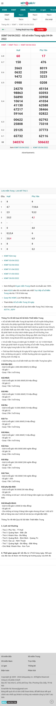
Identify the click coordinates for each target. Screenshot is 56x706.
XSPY (13, 310)
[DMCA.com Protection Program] (9, 703)
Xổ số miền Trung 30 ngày (23, 302)
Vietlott (33, 10)
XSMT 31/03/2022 (11, 274)
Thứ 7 (35, 19)
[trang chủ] (28, 6)
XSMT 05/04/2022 (40, 147)
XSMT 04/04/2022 (26, 24)
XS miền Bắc (6, 656)
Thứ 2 (21, 15)
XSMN (23, 10)
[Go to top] (52, 702)
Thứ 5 (7, 19)
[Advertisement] (28, 170)
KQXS (10, 290)
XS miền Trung (34, 656)
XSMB (4, 10)
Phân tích (32, 670)
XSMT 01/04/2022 (11, 269)
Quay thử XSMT (10, 298)
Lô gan (43, 10)
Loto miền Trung (7, 191)
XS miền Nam (6, 661)
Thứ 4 (49, 15)
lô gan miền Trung (22, 286)
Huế (18, 50)
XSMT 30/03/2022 (11, 278)
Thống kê (32, 666)
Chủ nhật (49, 19)
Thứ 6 (21, 19)
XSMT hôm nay (10, 256)
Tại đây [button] (40, 30)
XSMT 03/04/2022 (21, 147)
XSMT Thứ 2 (13, 45)
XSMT (13, 10)
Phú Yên (43, 50)
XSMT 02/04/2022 (11, 265)
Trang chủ (5, 24)
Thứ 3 (35, 15)
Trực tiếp (32, 661)
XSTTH (7, 310)
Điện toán (5, 670)
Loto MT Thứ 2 (22, 191)
